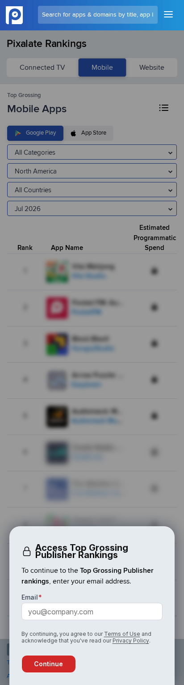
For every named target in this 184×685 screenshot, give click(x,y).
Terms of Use (122, 633)
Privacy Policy (131, 640)
